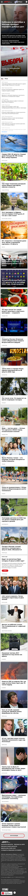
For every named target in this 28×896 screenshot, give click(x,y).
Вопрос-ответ (4, 556)
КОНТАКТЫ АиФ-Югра (7, 844)
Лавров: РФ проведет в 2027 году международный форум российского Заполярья (14, 107)
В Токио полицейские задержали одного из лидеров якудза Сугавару (13, 90)
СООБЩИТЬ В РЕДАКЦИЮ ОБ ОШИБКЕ (11, 850)
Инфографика (5, 278)
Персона (4, 716)
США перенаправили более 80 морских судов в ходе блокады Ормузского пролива (14, 84)
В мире (4, 659)
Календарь (5, 524)
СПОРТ (3, 493)
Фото (3, 247)
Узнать (5, 570)
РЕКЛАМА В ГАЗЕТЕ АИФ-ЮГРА (9, 846)
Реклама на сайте (19, 844)
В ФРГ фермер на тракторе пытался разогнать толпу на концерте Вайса (13, 124)
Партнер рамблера (13, 889)
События (4, 345)
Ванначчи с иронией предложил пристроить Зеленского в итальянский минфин (13, 96)
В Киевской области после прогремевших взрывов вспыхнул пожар (12, 118)
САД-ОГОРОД (5, 190)
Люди (3, 464)
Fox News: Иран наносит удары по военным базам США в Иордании (13, 101)
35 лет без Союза (6, 218)
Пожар (4, 402)
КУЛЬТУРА (4, 374)
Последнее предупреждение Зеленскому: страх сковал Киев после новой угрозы (13, 42)
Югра (6, 78)
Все (2, 78)
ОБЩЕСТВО (5, 315)
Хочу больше (14, 835)
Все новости (5, 133)
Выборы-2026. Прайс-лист (8, 848)
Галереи (3, 257)
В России (4, 160)
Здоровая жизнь (7, 630)
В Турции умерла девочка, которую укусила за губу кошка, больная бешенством (13, 113)
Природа (4, 552)
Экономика (5, 801)
